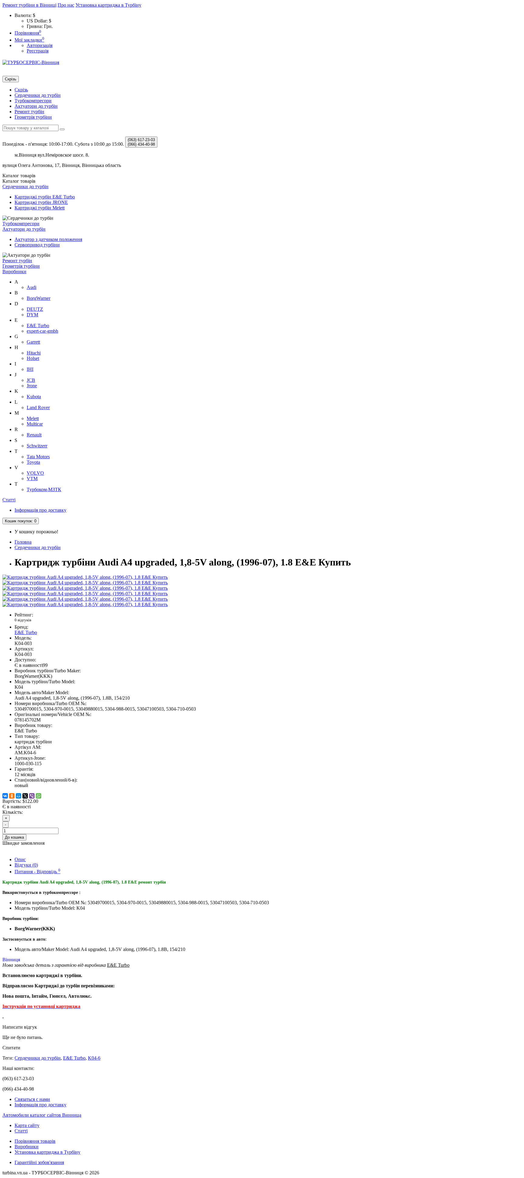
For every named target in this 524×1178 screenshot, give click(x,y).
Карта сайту (27, 1125)
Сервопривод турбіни (37, 244)
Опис (20, 859)
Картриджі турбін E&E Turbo (45, 196)
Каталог (18, 181)
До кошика (14, 837)
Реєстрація (38, 50)
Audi (31, 287)
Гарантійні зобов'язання (39, 1162)
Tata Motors (38, 456)
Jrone (32, 385)
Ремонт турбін (29, 111)
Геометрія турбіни (33, 117)
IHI (30, 369)
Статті (8, 499)
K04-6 (94, 1058)
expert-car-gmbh (42, 331)
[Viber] (32, 796)
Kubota (34, 396)
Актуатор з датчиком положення (48, 239)
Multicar (35, 423)
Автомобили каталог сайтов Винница (41, 1115)
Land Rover (38, 407)
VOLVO (35, 473)
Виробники (14, 271)
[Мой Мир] (18, 796)
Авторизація (39, 45)
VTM (32, 478)
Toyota (33, 462)
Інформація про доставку (40, 510)
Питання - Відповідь (37, 871)
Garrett (33, 342)
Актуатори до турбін (36, 106)
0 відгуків (23, 620)
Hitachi (34, 352)
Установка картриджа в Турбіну (108, 5)
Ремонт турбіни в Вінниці (29, 5)
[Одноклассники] (12, 796)
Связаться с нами (32, 1099)
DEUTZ (35, 309)
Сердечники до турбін (38, 95)
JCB (31, 380)
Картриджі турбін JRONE (41, 202)
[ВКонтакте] (5, 796)
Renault (34, 434)
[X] (25, 796)
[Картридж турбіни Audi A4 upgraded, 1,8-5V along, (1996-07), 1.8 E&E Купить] (85, 577)
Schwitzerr (37, 445)
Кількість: (12, 812)
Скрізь (21, 89)
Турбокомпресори (33, 100)
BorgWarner (38, 298)
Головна (23, 542)
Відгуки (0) (26, 864)
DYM (32, 314)
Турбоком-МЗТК (44, 489)
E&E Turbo (38, 325)
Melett (33, 418)
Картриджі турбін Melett (40, 207)
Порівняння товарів (35, 1141)
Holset (33, 358)
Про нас (66, 5)
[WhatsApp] (38, 796)
